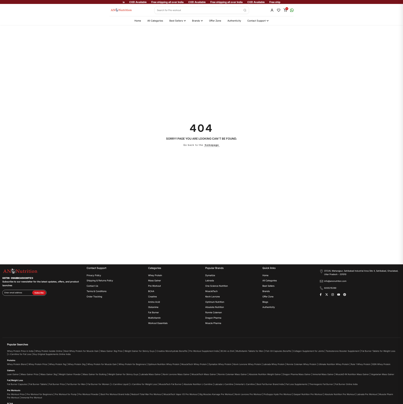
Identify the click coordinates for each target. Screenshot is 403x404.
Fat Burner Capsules (17, 384)
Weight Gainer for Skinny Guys (140, 351)
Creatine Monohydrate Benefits (171, 351)
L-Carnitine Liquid (119, 384)
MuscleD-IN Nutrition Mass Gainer (352, 374)
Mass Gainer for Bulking (94, 374)
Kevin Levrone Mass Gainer (176, 374)
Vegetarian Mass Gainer (382, 374)
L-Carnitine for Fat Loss (19, 354)
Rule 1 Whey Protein (360, 364)
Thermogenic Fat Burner (321, 384)
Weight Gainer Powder (70, 374)
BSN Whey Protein (381, 364)
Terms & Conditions (96, 291)
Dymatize (210, 275)
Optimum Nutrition (214, 302)
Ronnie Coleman (213, 312)
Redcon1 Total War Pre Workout (146, 394)
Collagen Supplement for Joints (308, 351)
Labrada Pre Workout (367, 394)
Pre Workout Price (16, 394)
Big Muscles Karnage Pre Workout (216, 394)
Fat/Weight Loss (15, 380)
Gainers (11, 370)
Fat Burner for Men (76, 384)
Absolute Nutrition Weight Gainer (265, 374)
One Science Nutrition (216, 285)
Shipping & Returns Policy (100, 280)
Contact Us (92, 285)
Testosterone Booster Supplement (342, 351)
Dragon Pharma (213, 317)
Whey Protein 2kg (76, 364)
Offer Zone (215, 20)
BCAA (151, 291)
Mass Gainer (154, 280)
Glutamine (153, 307)
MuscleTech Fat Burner (170, 384)
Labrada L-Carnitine (223, 384)
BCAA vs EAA (227, 351)
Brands (196, 20)
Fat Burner (153, 312)
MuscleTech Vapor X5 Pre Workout (181, 394)
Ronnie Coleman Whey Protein (301, 364)
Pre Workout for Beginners (40, 394)
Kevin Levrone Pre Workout (248, 394)
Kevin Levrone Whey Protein (247, 364)
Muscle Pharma (213, 323)
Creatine (152, 296)
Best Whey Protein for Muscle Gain (81, 351)
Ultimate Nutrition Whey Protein (333, 364)
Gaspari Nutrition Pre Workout (308, 394)
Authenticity (234, 20)
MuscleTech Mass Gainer (204, 374)
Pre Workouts (13, 390)
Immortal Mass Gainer (323, 374)
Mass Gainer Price (30, 374)
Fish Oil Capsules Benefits (278, 351)
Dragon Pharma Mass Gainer (297, 374)
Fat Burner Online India (346, 384)
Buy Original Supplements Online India (52, 354)
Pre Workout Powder (88, 394)
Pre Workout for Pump (66, 394)
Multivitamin (154, 317)
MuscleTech (211, 291)
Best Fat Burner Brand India (270, 384)
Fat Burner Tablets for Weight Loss (378, 351)
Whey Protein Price (37, 364)
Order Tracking (94, 296)
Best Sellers (176, 20)
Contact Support (256, 20)
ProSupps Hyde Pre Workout (278, 394)
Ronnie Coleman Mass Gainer (232, 374)
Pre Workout (154, 285)
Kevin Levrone (212, 296)
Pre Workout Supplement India (204, 351)
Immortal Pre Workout (31, 397)
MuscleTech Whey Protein (194, 364)
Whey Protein (155, 275)
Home (137, 20)
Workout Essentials (157, 323)
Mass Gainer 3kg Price (112, 351)
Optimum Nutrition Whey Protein (163, 364)
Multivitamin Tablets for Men (250, 351)
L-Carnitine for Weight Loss (143, 384)
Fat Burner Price (57, 384)
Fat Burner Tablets (38, 384)
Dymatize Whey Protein (220, 364)
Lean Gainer (13, 374)
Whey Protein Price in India (20, 351)
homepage (212, 145)
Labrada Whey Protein (274, 364)
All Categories (155, 20)
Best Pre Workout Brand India (115, 394)
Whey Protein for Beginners (132, 364)
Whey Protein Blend (17, 364)
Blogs (265, 302)
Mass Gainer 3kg (48, 374)
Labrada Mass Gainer (150, 374)
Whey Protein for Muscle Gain (102, 364)
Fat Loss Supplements (296, 384)
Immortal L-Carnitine (245, 384)
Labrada (209, 280)
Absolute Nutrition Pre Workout (339, 394)
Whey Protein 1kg (57, 364)
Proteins (11, 360)
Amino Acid (154, 302)
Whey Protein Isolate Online (48, 351)
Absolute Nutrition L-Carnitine (198, 384)
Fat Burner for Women (98, 384)
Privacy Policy (94, 275)
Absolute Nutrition (214, 307)
